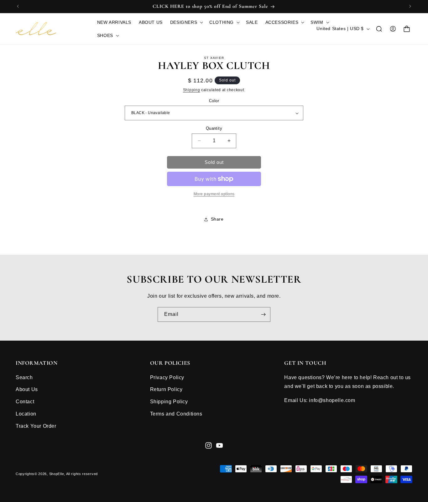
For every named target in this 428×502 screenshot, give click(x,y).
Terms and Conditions (176, 413)
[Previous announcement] (18, 6)
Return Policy (166, 389)
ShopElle (56, 474)
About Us (27, 389)
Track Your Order (36, 425)
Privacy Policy (167, 377)
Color (214, 100)
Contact (25, 401)
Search (24, 377)
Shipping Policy (169, 401)
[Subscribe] (263, 314)
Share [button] (217, 219)
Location (26, 413)
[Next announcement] (410, 6)
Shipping (191, 90)
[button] (186, 22)
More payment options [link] (214, 194)
